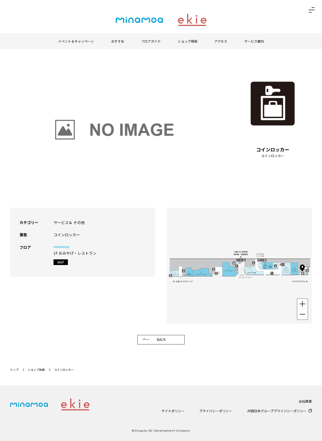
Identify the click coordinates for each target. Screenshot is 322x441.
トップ (14, 370)
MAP (60, 262)
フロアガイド (151, 41)
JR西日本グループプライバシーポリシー (277, 410)
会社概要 (305, 401)
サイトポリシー (173, 410)
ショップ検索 (188, 41)
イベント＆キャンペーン (76, 41)
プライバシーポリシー (215, 410)
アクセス (220, 41)
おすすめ (117, 41)
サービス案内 (254, 41)
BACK (161, 339)
